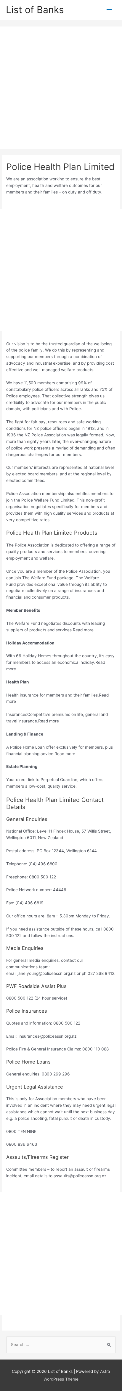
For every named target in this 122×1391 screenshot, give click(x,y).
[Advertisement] (61, 87)
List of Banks (35, 9)
